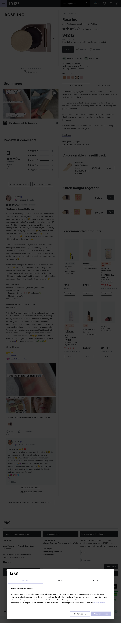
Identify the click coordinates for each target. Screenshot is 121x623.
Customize (78, 614)
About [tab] (95, 580)
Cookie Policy (99, 603)
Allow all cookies (101, 614)
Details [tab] (60, 580)
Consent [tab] (25, 580)
